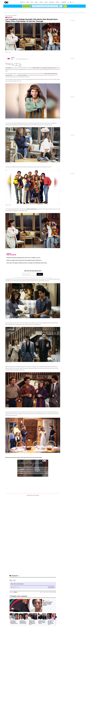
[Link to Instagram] (70, 2)
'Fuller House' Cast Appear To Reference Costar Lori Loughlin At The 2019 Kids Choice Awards (26, 262)
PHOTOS (41, 2)
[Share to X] (13, 63)
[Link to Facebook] (68, 2)
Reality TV (22, 2)
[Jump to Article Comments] (6, 63)
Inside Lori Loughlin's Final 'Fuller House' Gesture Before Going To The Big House (23, 260)
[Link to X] (73, 2)
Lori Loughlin (14, 15)
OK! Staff (12, 57)
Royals (36, 2)
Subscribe (63, 2)
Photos (9, 15)
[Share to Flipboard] (16, 63)
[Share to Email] (20, 63)
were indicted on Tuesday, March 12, (48, 67)
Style (32, 2)
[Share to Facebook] (9, 63)
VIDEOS (45, 2)
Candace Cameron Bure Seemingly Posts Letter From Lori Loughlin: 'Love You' (23, 257)
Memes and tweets (22, 75)
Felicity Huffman (36, 67)
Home (6, 15)
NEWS (27, 2)
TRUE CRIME (51, 2)
